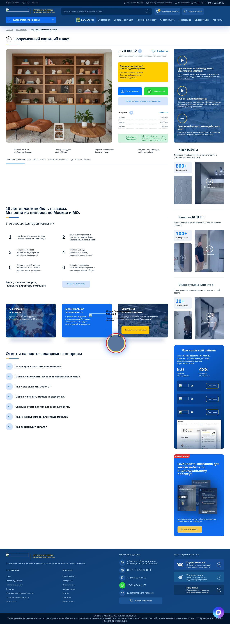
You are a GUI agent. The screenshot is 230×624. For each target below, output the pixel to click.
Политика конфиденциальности (19, 593)
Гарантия (25, 3)
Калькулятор (87, 20)
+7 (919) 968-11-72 (136, 585)
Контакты (217, 20)
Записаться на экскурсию (135, 330)
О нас (8, 577)
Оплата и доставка (123, 20)
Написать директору (76, 284)
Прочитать (212, 386)
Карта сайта (11, 601)
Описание (163, 113)
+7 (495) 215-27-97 (214, 3)
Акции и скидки (12, 3)
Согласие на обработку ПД (17, 597)
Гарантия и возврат (58, 159)
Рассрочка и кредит (147, 20)
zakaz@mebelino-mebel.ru (161, 3)
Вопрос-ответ (68, 601)
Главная (9, 30)
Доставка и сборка (80, 159)
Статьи (35, 3)
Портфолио (185, 20)
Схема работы (167, 20)
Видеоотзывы (202, 20)
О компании (104, 20)
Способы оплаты (36, 159)
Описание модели (15, 159)
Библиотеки (21, 30)
